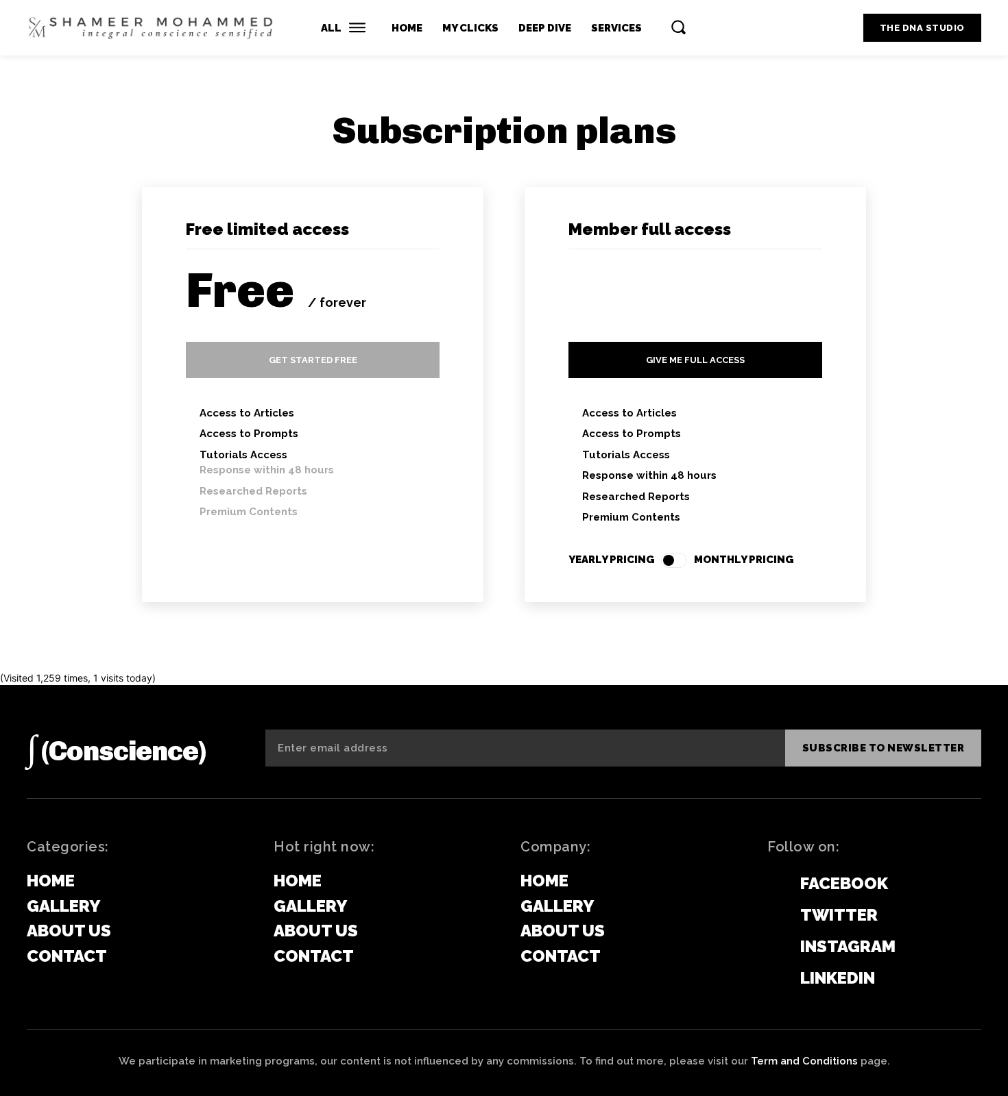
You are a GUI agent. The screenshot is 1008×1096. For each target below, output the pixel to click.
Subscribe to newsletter (883, 748)
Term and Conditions (804, 1061)
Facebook (844, 883)
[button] (678, 26)
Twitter (839, 915)
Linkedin (837, 978)
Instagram (848, 946)
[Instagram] (774, 947)
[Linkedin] (774, 979)
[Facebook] (774, 884)
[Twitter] (774, 916)
